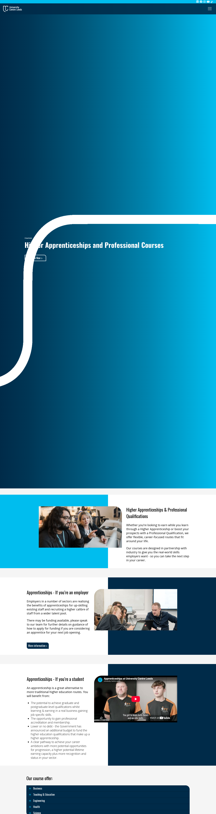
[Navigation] (210, 8)
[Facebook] (201, 1)
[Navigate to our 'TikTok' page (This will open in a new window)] (212, 1)
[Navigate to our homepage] (12, 9)
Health (36, 807)
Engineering (39, 801)
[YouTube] (208, 1)
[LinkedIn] (197, 1)
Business (37, 788)
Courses (28, 238)
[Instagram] (204, 1)
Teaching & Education (44, 794)
